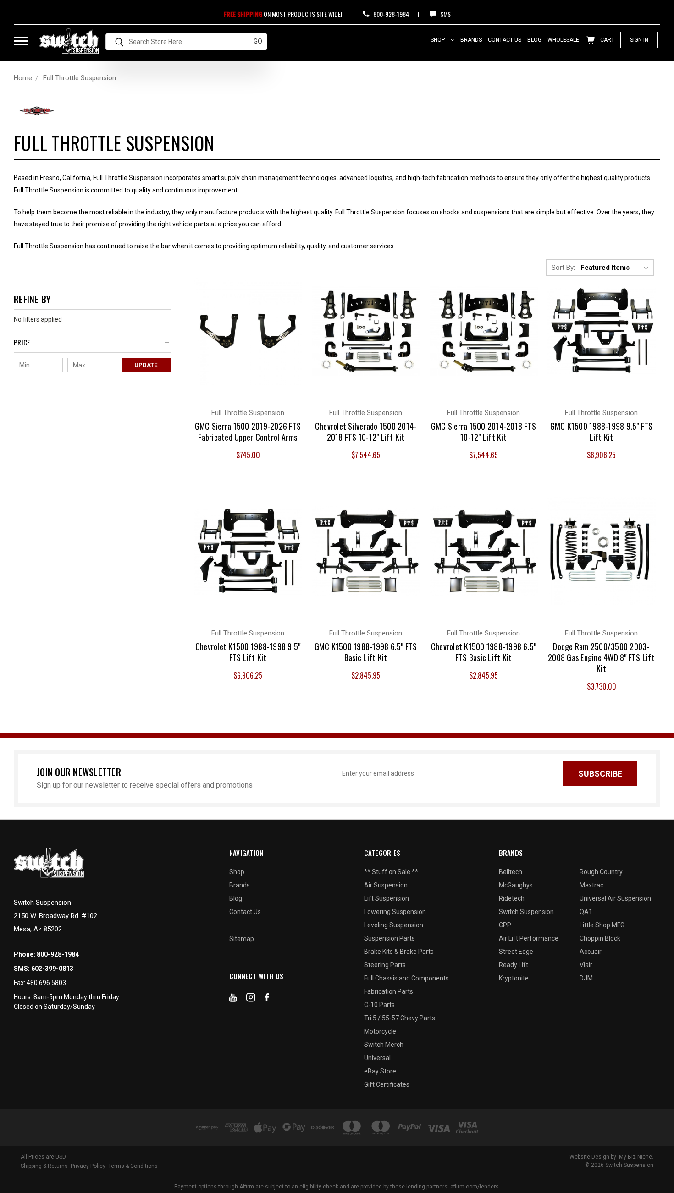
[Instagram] (250, 999)
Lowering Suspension (395, 911)
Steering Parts (385, 965)
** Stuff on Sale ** (391, 872)
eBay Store (380, 1071)
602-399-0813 (52, 968)
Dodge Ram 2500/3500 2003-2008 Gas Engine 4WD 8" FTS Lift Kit (601, 657)
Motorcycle (380, 1031)
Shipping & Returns (44, 1166)
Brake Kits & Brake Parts (399, 951)
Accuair (591, 951)
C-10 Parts (379, 1004)
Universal (377, 1058)
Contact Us (504, 40)
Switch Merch (383, 1044)
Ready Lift (513, 965)
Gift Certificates (386, 1084)
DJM (586, 978)
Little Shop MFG (602, 925)
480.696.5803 (46, 982)
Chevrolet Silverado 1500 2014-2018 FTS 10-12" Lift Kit (366, 431)
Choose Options (248, 339)
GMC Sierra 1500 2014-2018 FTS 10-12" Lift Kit (483, 431)
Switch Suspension (526, 911)
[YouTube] (233, 999)
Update (145, 364)
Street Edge (516, 951)
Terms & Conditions (133, 1166)
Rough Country (601, 872)
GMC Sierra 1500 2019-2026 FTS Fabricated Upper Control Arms (248, 431)
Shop (438, 40)
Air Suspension (386, 885)
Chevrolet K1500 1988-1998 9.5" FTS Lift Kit (248, 651)
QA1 (586, 911)
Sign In (639, 40)
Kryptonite (514, 978)
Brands (471, 40)
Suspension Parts (389, 938)
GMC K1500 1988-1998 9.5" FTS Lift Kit (601, 431)
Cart (606, 40)
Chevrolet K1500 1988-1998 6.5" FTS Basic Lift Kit (483, 651)
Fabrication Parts (388, 991)
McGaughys (516, 885)
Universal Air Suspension (615, 898)
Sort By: (563, 267)
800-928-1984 (390, 14)
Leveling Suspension (393, 925)
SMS (445, 14)
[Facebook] (267, 999)
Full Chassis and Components (406, 978)
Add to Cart (365, 339)
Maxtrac (591, 885)
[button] (92, 345)
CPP (505, 925)
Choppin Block (600, 938)
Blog (534, 40)
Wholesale (563, 40)
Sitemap (241, 938)
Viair (586, 965)
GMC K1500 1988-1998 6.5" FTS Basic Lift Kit (366, 651)
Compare (243, 321)
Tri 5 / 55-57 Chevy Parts (399, 1018)
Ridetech (512, 898)
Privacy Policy (88, 1166)
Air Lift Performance (528, 938)
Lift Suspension (386, 898)
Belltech (510, 872)
